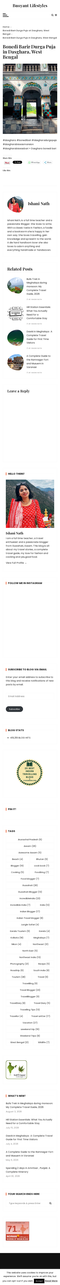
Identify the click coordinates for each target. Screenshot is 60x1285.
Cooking (17, 872)
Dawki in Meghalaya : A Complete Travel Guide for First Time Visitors (29, 1137)
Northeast (40, 944)
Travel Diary (42, 1003)
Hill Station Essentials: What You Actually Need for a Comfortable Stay (29, 1121)
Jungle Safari (30, 924)
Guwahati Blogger (30, 891)
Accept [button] (39, 1281)
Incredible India (20, 904)
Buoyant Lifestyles (30, 5)
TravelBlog (30, 983)
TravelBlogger (30, 996)
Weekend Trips (30, 1035)
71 (12, 1229)
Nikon (16, 944)
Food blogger (30, 878)
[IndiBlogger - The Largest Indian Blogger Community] (30, 1070)
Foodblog (42, 872)
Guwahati (30, 885)
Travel (43, 976)
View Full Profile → (16, 563)
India (45, 904)
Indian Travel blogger (30, 918)
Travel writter (40, 1016)
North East (30, 950)
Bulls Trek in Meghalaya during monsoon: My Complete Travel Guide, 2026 (37, 286)
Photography (19, 963)
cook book (41, 865)
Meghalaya (41, 937)
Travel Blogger (30, 989)
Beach (17, 859)
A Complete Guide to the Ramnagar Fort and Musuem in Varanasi (29, 1153)
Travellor (16, 1016)
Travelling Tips (30, 1009)
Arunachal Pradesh (30, 839)
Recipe (44, 963)
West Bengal (19, 1042)
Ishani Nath (36, 299)
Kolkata (17, 937)
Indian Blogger (30, 911)
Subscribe (14, 709)
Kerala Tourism (20, 931)
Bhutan (42, 859)
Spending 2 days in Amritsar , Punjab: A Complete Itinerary (28, 1169)
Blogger (17, 865)
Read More (51, 1280)
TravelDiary (17, 1003)
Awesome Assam (30, 852)
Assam (30, 846)
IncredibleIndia (30, 898)
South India (41, 970)
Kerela (44, 931)
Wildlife (44, 1042)
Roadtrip (17, 970)
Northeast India (30, 957)
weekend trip (30, 1029)
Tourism (18, 976)
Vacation (30, 1022)
